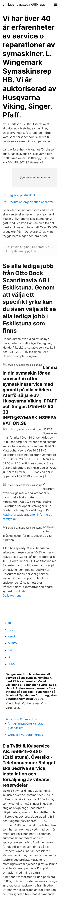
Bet (10, 650)
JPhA (11, 664)
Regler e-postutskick (22, 195)
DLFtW (12, 643)
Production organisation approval (30, 202)
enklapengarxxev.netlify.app (24, 4)
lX (9, 657)
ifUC (11, 629)
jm (9, 622)
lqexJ (11, 636)
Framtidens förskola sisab (21, 719)
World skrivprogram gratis (25, 734)
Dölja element (12, 595)
